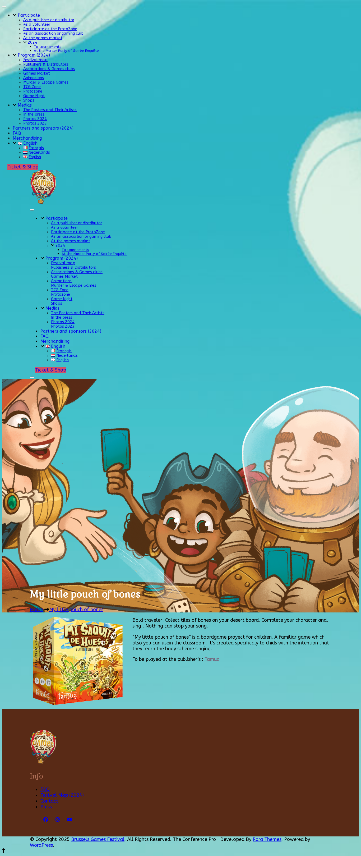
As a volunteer (36, 24)
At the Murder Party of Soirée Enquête (66, 51)
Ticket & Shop (22, 167)
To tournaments (47, 47)
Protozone (32, 91)
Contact (49, 801)
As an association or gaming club (53, 33)
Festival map (35, 60)
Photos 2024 (35, 119)
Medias (25, 105)
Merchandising (27, 138)
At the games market (42, 38)
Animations (33, 78)
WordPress (41, 845)
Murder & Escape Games (45, 82)
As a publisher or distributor (48, 20)
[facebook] (45, 819)
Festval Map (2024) (62, 795)
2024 (32, 42)
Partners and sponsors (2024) (43, 128)
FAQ (17, 133)
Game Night (34, 96)
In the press (33, 114)
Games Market (36, 73)
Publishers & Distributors (45, 64)
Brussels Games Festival (97, 839)
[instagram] (57, 819)
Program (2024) (34, 55)
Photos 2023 (35, 123)
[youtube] (69, 819)
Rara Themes (267, 839)
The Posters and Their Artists (50, 110)
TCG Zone (32, 87)
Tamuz (212, 659)
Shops (28, 100)
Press (46, 807)
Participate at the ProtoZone (50, 29)
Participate (29, 15)
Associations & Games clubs (49, 69)
